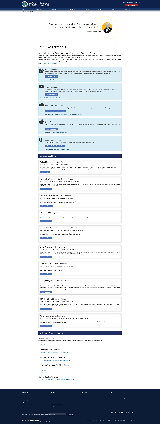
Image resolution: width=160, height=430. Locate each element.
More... (52, 406)
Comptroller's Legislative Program (87, 393)
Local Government (71, 9)
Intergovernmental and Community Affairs (30, 402)
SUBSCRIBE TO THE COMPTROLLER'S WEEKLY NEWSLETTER (35, 414)
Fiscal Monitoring (54, 393)
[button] (139, 2)
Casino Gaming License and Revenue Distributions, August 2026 (57, 379)
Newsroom (127, 9)
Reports (113, 9)
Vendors (100, 9)
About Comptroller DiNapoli (27, 393)
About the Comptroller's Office (27, 396)
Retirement (54, 9)
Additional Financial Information (51, 63)
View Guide (45, 172)
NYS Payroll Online (55, 396)
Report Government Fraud (116, 402)
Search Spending (51, 129)
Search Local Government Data (55, 111)
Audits (42, 343)
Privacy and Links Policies (114, 420)
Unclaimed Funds (38, 9)
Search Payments (52, 94)
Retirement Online (54, 400)
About (23, 9)
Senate (43, 372)
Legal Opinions (114, 400)
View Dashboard (46, 189)
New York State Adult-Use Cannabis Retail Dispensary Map (56, 360)
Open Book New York (55, 398)
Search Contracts (52, 76)
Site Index (89, 420)
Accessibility (130, 420)
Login (124, 2)
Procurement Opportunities (27, 404)
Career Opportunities (26, 398)
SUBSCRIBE (70, 414)
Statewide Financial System (56, 404)
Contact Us (113, 393)
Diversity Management (26, 400)
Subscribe (129, 2)
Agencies (87, 9)
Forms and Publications (115, 396)
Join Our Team (131, 5)
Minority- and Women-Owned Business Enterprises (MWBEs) (93, 398)
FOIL (135, 420)
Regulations (123, 420)
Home (23, 11)
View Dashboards (46, 206)
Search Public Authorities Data (55, 146)
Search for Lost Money (55, 402)
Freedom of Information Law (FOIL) (118, 398)
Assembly (43, 370)
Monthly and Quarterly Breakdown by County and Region (55, 352)
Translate (135, 2)
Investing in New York (85, 396)
